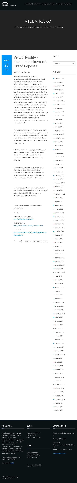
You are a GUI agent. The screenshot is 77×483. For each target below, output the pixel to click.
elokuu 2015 (59, 243)
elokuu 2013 (59, 325)
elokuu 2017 (59, 168)
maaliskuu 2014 (60, 299)
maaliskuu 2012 (60, 384)
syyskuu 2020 (59, 108)
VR (45, 241)
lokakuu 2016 (59, 198)
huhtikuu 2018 (59, 153)
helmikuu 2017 (59, 187)
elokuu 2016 (59, 205)
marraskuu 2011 (60, 399)
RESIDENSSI (37, 4)
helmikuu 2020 (59, 116)
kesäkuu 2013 (59, 328)
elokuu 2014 (59, 284)
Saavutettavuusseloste (59, 453)
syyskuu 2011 (59, 407)
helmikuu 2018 (59, 157)
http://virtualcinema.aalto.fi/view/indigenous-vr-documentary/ (30, 233)
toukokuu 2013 (59, 332)
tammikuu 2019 (59, 134)
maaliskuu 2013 (60, 340)
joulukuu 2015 (59, 231)
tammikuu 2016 (59, 228)
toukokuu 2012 (59, 377)
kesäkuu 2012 (59, 373)
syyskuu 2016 (59, 202)
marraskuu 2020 (60, 104)
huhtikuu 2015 (59, 254)
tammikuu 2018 (59, 160)
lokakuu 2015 (59, 235)
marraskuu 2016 (60, 194)
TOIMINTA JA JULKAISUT (48, 4)
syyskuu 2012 (59, 362)
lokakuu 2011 (59, 403)
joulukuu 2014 (59, 269)
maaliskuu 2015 (60, 258)
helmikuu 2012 (59, 388)
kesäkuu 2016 (59, 209)
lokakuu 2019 (59, 119)
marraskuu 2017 (60, 164)
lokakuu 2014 (59, 276)
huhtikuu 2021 (59, 97)
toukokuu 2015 (59, 250)
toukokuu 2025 (59, 78)
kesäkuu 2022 (59, 82)
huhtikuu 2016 (59, 216)
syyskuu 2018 (59, 142)
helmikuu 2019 (59, 131)
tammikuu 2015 (59, 265)
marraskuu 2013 (60, 313)
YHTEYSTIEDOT (60, 4)
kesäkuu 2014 (59, 287)
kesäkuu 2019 (59, 123)
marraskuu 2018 (60, 138)
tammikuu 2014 (59, 306)
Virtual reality (36, 241)
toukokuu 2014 (59, 291)
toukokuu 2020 (59, 112)
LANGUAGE (68, 4)
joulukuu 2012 (59, 351)
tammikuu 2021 (59, 101)
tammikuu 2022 (59, 90)
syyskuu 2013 (59, 321)
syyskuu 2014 (59, 280)
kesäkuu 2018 (59, 149)
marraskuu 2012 (60, 354)
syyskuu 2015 (59, 239)
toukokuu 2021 (59, 93)
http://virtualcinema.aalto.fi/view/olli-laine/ (28, 226)
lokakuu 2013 (59, 317)
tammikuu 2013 (59, 347)
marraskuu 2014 (60, 272)
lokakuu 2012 (59, 358)
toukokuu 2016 (59, 213)
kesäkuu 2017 (59, 172)
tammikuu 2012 (59, 392)
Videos (26, 241)
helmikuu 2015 (59, 261)
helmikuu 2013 (59, 343)
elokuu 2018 (59, 146)
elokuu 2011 (59, 410)
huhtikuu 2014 (59, 295)
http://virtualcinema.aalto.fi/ (23, 219)
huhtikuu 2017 (59, 179)
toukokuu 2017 (59, 175)
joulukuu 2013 (59, 310)
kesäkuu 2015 (59, 246)
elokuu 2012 (59, 366)
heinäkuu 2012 (59, 369)
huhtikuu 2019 (59, 127)
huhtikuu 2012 (59, 381)
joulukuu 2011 (59, 396)
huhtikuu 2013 (59, 336)
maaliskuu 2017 (60, 183)
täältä (12, 463)
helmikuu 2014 (59, 302)
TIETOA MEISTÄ (28, 4)
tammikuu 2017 (59, 190)
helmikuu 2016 (59, 224)
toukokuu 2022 (59, 86)
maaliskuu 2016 (60, 220)
